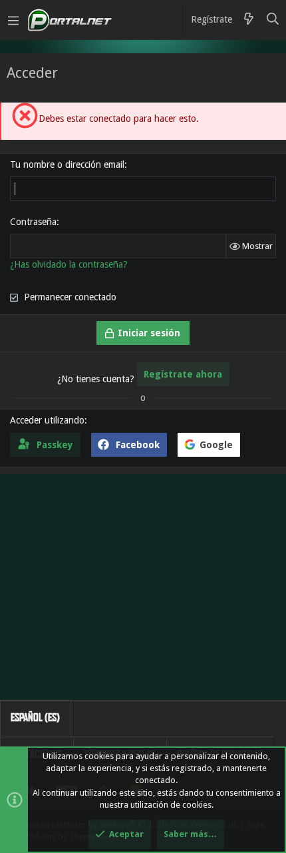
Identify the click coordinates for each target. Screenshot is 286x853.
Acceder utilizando (47, 420)
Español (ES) (35, 717)
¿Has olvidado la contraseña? (69, 264)
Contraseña (33, 221)
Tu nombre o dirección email (67, 164)
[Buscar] (273, 20)
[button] (13, 20)
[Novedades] (248, 20)
